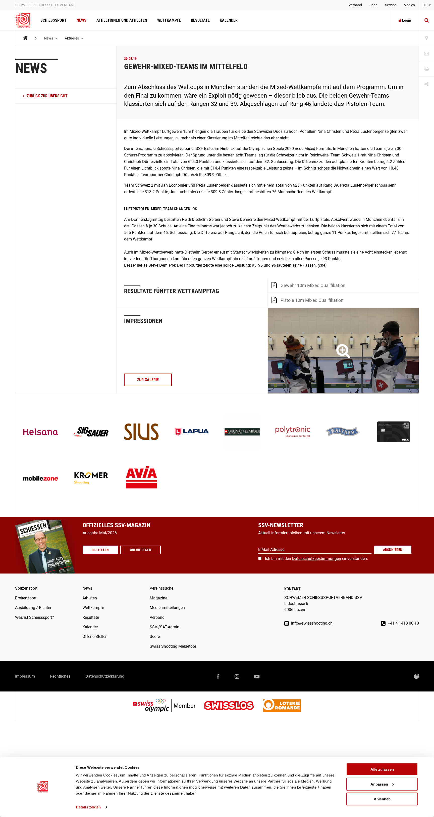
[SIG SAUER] (91, 432)
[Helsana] (40, 432)
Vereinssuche (161, 588)
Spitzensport (26, 588)
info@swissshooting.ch (311, 623)
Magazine (158, 598)
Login (406, 20)
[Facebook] (218, 676)
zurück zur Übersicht (47, 96)
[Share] (426, 84)
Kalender (229, 20)
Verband (355, 5)
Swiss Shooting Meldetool (173, 646)
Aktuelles (72, 38)
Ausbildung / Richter (33, 607)
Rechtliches (60, 676)
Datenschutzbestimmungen (316, 558)
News (81, 20)
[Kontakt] (426, 53)
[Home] (25, 38)
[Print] (426, 69)
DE (424, 5)
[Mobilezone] (40, 479)
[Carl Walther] (343, 432)
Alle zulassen (382, 769)
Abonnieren (392, 550)
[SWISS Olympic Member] (168, 706)
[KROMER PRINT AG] (91, 479)
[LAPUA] (192, 432)
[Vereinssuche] (426, 38)
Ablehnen (382, 799)
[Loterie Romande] (282, 706)
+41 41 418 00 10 (403, 623)
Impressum (25, 676)
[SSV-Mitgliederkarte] (393, 432)
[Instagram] (237, 676)
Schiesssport (53, 20)
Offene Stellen (94, 636)
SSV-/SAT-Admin (164, 627)
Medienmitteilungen (167, 607)
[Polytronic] (292, 432)
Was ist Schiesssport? (34, 617)
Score (155, 636)
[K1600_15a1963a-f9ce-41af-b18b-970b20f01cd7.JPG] (343, 351)
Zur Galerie (148, 379)
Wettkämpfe (169, 20)
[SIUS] (141, 432)
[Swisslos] (233, 706)
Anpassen (379, 784)
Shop (373, 5)
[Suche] (426, 20)
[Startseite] (25, 20)
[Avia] (141, 479)
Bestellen (100, 550)
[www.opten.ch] (416, 676)
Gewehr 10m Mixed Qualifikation (313, 285)
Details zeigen (88, 807)
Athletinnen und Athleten (121, 20)
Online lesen (140, 550)
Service (390, 5)
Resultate (200, 20)
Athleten (89, 598)
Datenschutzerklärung (104, 676)
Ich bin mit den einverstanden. (316, 558)
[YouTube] (257, 676)
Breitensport (25, 598)
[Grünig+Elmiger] (242, 432)
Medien (409, 5)
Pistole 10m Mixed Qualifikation (312, 300)
